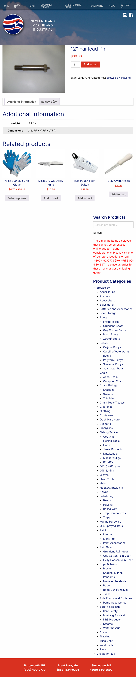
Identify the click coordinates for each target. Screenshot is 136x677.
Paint (103, 530)
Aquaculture (107, 300)
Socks (103, 632)
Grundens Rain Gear (115, 551)
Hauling (126, 77)
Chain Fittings (108, 385)
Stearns (108, 623)
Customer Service (46, 6)
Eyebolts (105, 423)
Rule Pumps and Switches (116, 598)
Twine (106, 594)
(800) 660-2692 (101, 669)
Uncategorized (106, 653)
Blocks (107, 568)
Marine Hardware (110, 521)
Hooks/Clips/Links (111, 487)
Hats (103, 483)
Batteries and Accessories (116, 309)
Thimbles (108, 398)
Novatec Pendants (114, 581)
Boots (103, 317)
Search (97, 232)
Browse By (113, 77)
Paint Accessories (114, 542)
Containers (106, 415)
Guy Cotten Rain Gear (117, 555)
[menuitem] (6, 6)
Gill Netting (107, 470)
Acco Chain (110, 377)
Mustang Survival (114, 615)
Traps (106, 517)
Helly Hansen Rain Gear (118, 560)
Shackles (108, 389)
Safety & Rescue (110, 606)
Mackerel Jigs (112, 458)
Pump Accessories (114, 602)
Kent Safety (110, 611)
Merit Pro (109, 538)
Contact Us (125, 6)
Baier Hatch (107, 304)
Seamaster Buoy (113, 368)
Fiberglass (106, 428)
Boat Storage (108, 313)
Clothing (105, 411)
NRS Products (112, 619)
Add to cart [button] (51, 198)
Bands (107, 500)
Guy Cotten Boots (114, 330)
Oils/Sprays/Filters (111, 526)
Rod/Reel (108, 462)
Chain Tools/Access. (112, 402)
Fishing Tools (111, 440)
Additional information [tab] (21, 101)
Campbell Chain (113, 381)
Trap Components (114, 513)
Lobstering (106, 496)
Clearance (106, 406)
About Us (18, 6)
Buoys (103, 343)
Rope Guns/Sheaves (115, 589)
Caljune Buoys (112, 347)
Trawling (105, 636)
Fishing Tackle (109, 432)
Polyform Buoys (113, 360)
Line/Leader (110, 453)
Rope (106, 585)
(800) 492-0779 (35, 669)
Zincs (103, 649)
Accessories (107, 291)
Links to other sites (73, 6)
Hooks (107, 445)
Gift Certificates (110, 466)
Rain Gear (106, 547)
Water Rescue (111, 628)
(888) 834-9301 (68, 669)
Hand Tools (107, 479)
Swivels (108, 394)
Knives (104, 491)
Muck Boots (110, 334)
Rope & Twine (108, 564)
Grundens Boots (113, 326)
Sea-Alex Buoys (113, 364)
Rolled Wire (110, 509)
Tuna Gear (106, 640)
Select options (17, 198)
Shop (32, 6)
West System (108, 645)
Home (6, 6)
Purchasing (96, 6)
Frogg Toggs (111, 321)
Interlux (107, 534)
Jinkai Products (113, 449)
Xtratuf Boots (111, 338)
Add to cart (91, 64)
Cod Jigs (108, 436)
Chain (103, 372)
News (112, 6)
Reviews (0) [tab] (49, 101)
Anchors (105, 296)
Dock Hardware (110, 419)
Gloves (104, 474)
